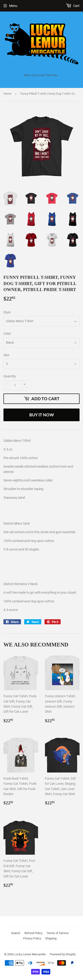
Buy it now (41, 414)
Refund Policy (33, 933)
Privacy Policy (32, 938)
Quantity (9, 376)
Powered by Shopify (63, 954)
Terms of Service (58, 933)
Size (6, 355)
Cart (76, 6)
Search (15, 933)
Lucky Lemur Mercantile (30, 954)
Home (7, 93)
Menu (13, 6)
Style (6, 312)
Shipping (50, 938)
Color (7, 333)
